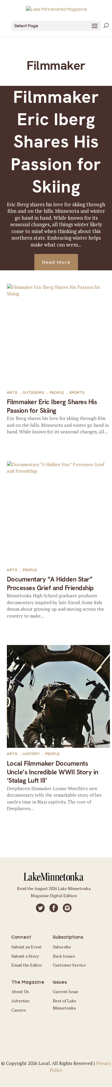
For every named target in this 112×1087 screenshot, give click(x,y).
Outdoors (33, 393)
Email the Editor (26, 965)
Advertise (20, 1001)
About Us (20, 991)
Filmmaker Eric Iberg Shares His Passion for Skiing (56, 142)
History (31, 754)
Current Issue (65, 991)
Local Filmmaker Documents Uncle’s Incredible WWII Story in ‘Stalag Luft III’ (52, 772)
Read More (56, 262)
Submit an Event (26, 947)
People (57, 393)
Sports (77, 393)
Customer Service (69, 965)
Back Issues (64, 956)
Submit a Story (25, 956)
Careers (18, 1010)
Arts (12, 393)
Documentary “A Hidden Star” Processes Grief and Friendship (50, 583)
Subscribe (62, 947)
